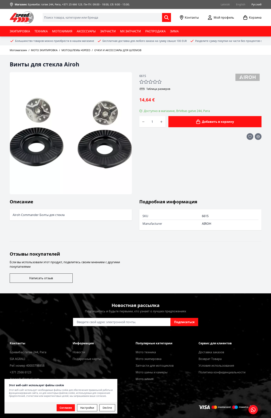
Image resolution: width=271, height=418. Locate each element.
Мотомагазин (18, 50)
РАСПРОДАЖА (155, 31)
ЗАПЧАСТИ (108, 31)
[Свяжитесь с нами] (253, 409)
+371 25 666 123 (72, 4)
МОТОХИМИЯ (62, 31)
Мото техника (146, 352)
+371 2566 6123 (20, 372)
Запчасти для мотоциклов (155, 365)
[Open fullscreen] (71, 133)
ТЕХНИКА (41, 31)
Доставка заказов (211, 352)
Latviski (225, 4)
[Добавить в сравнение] (258, 136)
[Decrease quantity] (143, 121)
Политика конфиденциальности (222, 372)
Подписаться (184, 322)
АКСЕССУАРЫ (86, 31)
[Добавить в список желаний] (250, 136)
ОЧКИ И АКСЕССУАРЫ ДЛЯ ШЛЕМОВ (117, 50)
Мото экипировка (148, 359)
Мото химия (144, 379)
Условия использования (216, 365)
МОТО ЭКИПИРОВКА (44, 50)
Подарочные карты (87, 359)
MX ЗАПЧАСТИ (130, 31)
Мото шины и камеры (151, 372)
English (240, 4)
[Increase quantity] (161, 121)
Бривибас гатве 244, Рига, (44, 4)
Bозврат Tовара (210, 359)
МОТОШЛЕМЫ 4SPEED (75, 50)
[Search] (166, 17)
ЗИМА (174, 31)
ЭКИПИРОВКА (20, 31)
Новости (79, 352)
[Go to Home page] (22, 17)
